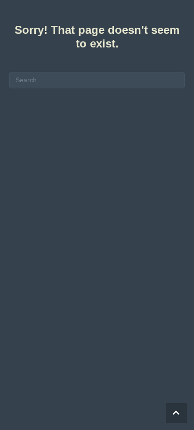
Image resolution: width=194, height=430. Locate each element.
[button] (176, 413)
